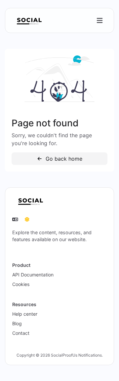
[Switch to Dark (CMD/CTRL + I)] (27, 219)
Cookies (20, 284)
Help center (24, 314)
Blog (17, 323)
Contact (20, 333)
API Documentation (33, 274)
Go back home (63, 158)
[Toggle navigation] (99, 20)
